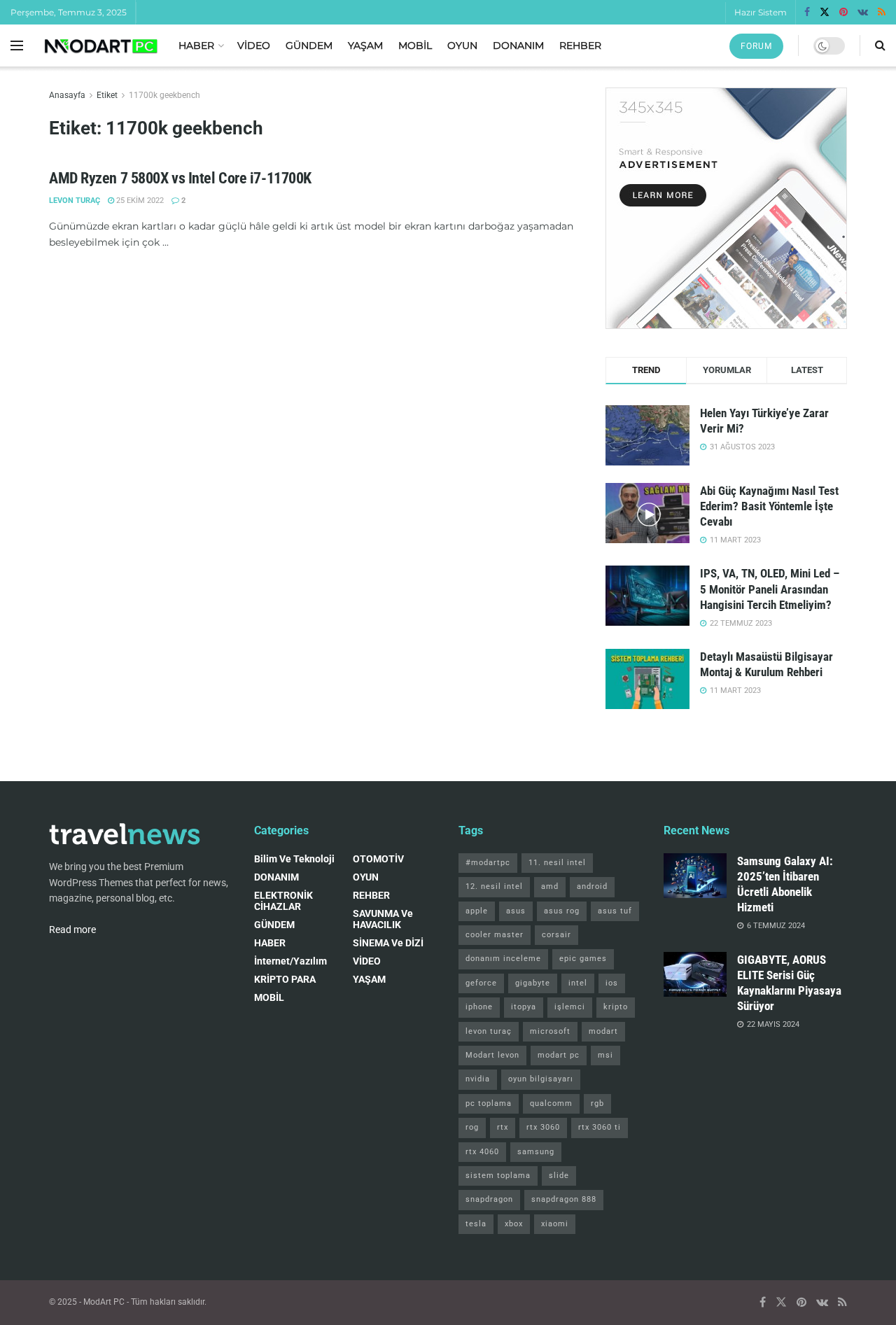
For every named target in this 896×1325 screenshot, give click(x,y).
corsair (556, 934)
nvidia (477, 1079)
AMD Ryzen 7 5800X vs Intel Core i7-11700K (180, 178)
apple (476, 911)
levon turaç (488, 1031)
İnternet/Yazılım (290, 961)
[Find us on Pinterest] (843, 12)
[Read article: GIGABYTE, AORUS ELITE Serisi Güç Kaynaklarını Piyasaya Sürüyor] (695, 974)
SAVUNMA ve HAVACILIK (383, 919)
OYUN (462, 45)
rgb (597, 1103)
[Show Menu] (16, 45)
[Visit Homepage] (101, 46)
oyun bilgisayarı (540, 1079)
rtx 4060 (482, 1151)
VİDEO (253, 45)
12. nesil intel (494, 886)
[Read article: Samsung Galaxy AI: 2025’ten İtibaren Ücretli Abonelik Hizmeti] (695, 875)
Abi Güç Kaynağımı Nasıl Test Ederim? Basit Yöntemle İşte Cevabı (769, 506)
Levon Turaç (74, 200)
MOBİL (415, 45)
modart (603, 1031)
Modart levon (492, 1055)
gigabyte (532, 983)
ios (612, 983)
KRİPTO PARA (285, 979)
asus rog (562, 911)
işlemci (569, 1006)
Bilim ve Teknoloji (294, 858)
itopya (523, 1006)
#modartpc (487, 862)
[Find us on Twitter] (825, 12)
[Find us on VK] (863, 12)
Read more (72, 929)
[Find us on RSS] (882, 12)
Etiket (107, 95)
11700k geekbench (164, 95)
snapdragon (489, 1199)
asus (516, 911)
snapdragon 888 (563, 1199)
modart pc (559, 1055)
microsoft (550, 1031)
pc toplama (488, 1103)
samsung (535, 1151)
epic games (583, 958)
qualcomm (551, 1103)
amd (550, 886)
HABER (196, 45)
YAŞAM (365, 45)
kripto (615, 1006)
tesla (475, 1223)
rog (472, 1127)
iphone (479, 1006)
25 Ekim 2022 (139, 200)
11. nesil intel (557, 862)
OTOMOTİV (378, 858)
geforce (481, 983)
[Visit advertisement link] (726, 208)
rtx (502, 1127)
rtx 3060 (543, 1127)
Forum (756, 46)
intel (577, 983)
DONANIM (518, 45)
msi (605, 1055)
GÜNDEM (309, 45)
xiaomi (554, 1223)
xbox (514, 1223)
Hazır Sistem (760, 12)
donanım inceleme (503, 958)
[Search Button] (880, 45)
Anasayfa (67, 95)
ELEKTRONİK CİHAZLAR (283, 901)
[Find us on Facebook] (807, 12)
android (592, 886)
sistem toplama (498, 1175)
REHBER (580, 45)
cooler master (494, 934)
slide (559, 1175)
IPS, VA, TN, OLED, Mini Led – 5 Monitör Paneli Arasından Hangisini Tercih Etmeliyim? (769, 588)
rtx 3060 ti (599, 1127)
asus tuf (615, 911)
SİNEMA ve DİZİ (388, 942)
